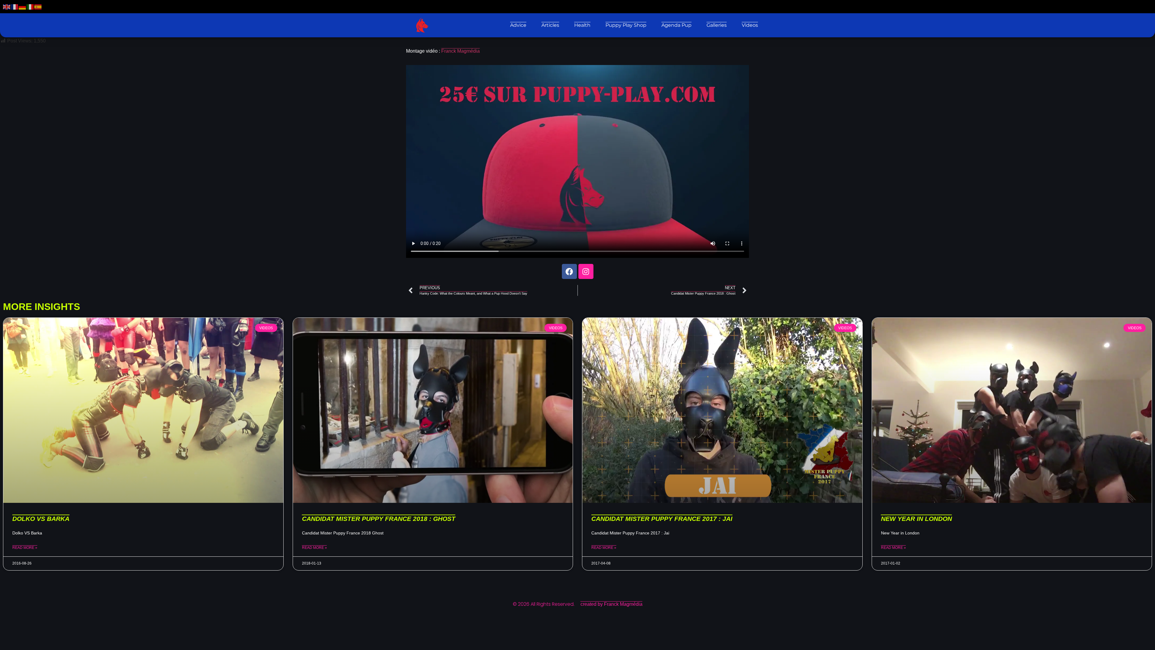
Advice (518, 25)
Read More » (24, 548)
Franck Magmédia (460, 51)
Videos (750, 25)
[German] (22, 6)
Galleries (717, 25)
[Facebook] (569, 271)
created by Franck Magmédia (611, 604)
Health (582, 25)
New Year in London (916, 518)
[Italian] (30, 6)
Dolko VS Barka (40, 518)
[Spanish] (38, 6)
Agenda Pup (676, 25)
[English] (7, 6)
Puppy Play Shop (625, 25)
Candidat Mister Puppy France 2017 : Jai (661, 518)
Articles (550, 25)
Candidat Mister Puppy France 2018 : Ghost (378, 518)
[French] (15, 6)
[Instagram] (585, 271)
